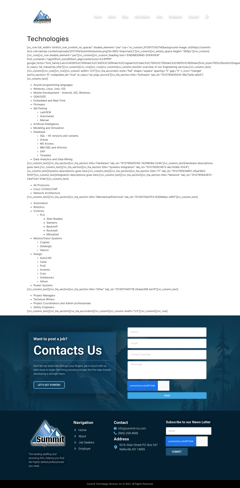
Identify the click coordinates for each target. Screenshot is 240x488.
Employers (175, 16)
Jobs (159, 16)
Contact (193, 16)
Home (97, 16)
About (111, 16)
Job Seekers (141, 16)
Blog (125, 16)
